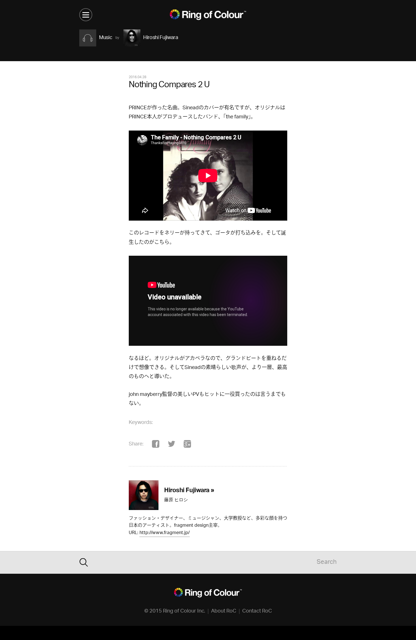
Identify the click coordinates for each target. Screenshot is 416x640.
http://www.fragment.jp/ (165, 533)
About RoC (223, 611)
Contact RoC (257, 611)
